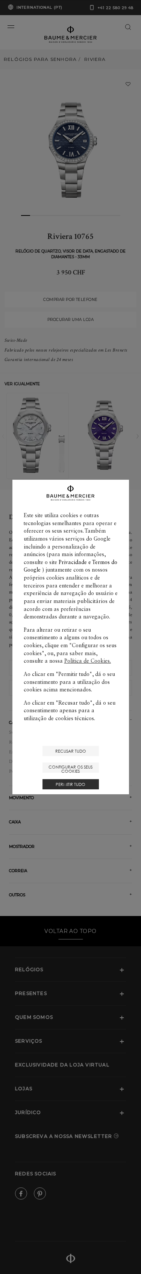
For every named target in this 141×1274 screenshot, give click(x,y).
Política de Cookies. (87, 661)
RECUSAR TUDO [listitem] (70, 751)
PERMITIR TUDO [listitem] (70, 784)
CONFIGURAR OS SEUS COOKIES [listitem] (70, 768)
